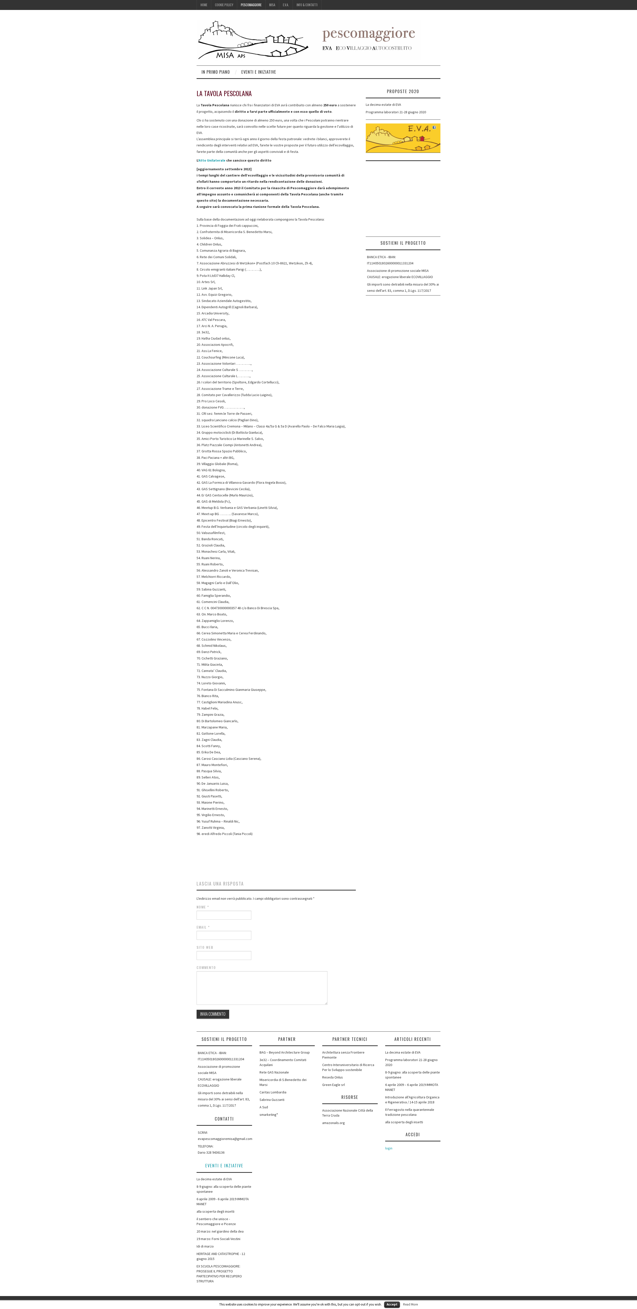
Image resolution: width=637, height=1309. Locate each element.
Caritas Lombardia (273, 1092)
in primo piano (216, 72)
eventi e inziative (224, 1165)
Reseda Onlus (332, 1077)
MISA (272, 4)
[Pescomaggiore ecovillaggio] (309, 40)
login (388, 1148)
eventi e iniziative (258, 72)
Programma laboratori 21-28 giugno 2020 (396, 112)
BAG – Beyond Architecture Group (285, 1052)
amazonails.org (333, 1123)
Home (204, 4)
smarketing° (269, 1114)
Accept (392, 1304)
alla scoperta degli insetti (215, 1211)
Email (203, 927)
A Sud (264, 1107)
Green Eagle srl (333, 1084)
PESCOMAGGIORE (251, 4)
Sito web (205, 947)
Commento (206, 967)
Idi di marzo (205, 1246)
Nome (203, 906)
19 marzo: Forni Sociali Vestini (218, 1239)
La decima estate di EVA (383, 104)
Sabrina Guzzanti (272, 1099)
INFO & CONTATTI (307, 4)
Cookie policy (224, 4)
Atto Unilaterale (212, 160)
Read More (410, 1304)
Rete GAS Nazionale (274, 1072)
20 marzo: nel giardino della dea (220, 1231)
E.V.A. (286, 4)
